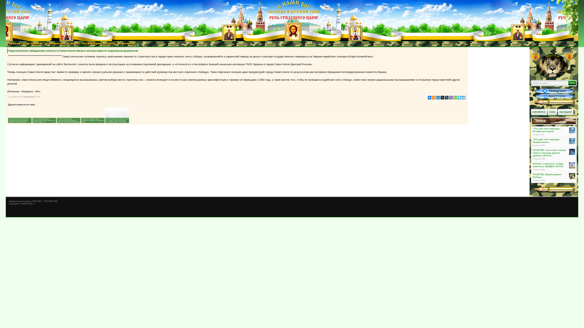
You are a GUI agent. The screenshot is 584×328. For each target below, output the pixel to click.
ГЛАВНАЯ (13, 44)
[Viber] (451, 97)
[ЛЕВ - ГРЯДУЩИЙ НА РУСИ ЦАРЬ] (552, 78)
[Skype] (459, 97)
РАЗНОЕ (109, 44)
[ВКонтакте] (429, 97)
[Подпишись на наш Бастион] (554, 98)
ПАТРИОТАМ (91, 44)
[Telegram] (464, 97)
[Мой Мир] (438, 97)
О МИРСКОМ (55, 44)
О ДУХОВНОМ (33, 44)
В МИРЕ (73, 44)
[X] (442, 97)
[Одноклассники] (434, 97)
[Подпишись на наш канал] (554, 93)
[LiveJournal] (446, 97)
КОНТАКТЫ (126, 44)
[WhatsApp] (455, 97)
